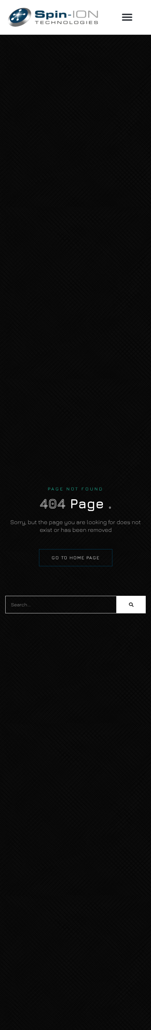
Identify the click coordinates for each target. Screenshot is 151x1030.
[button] (127, 17)
